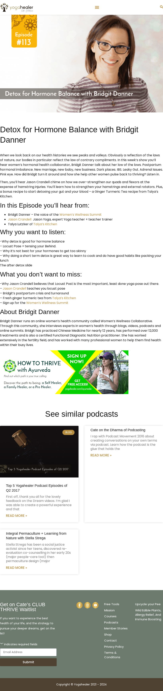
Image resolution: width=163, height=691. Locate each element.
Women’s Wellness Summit (80, 214)
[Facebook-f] (79, 605)
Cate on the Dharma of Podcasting (117, 430)
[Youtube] (95, 605)
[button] (97, 7)
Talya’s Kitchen (45, 224)
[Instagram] (87, 605)
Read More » (16, 515)
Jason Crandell (19, 219)
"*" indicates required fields (18, 644)
